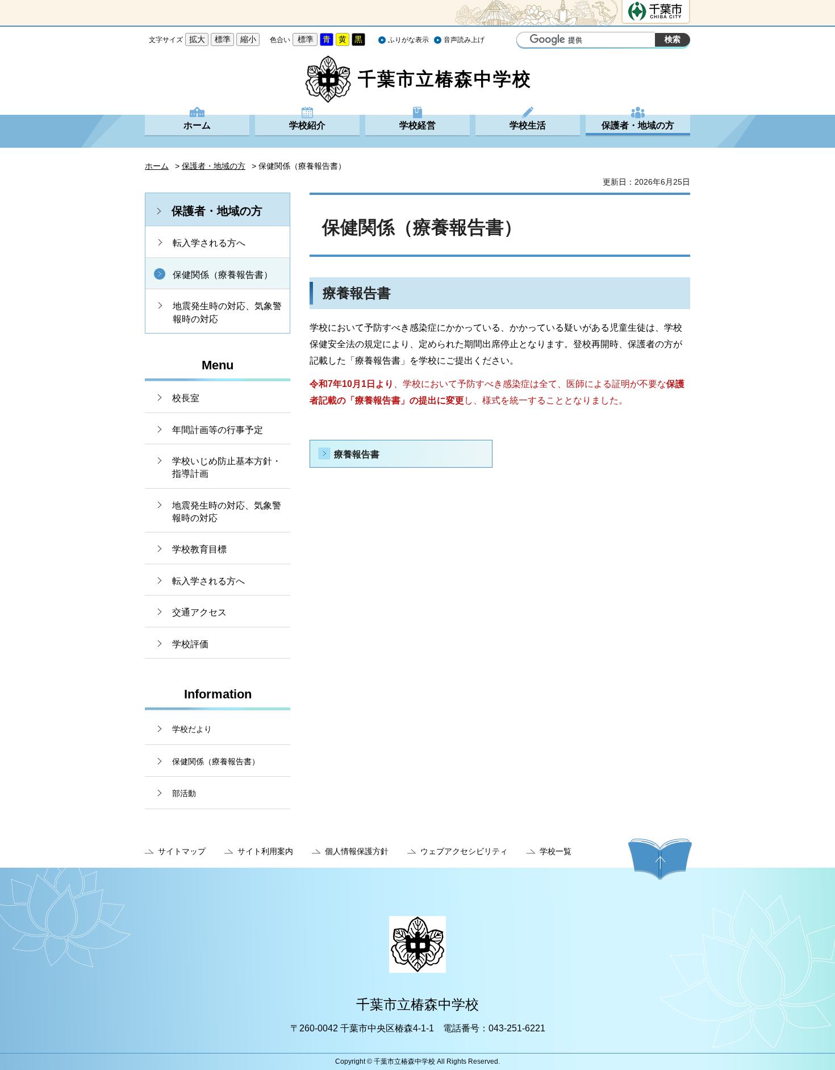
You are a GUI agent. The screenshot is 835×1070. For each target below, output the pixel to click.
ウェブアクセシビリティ (464, 851)
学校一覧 (555, 851)
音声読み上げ (464, 40)
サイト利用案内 (265, 851)
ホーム (197, 125)
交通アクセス (199, 612)
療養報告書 (356, 454)
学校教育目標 (199, 549)
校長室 (185, 398)
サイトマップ (182, 851)
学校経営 (417, 125)
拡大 (197, 39)
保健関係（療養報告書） (223, 275)
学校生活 (528, 125)
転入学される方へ (209, 243)
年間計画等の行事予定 (217, 430)
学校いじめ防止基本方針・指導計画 (226, 467)
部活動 (184, 793)
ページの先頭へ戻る (660, 859)
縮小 (248, 39)
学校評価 (190, 644)
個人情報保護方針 (357, 851)
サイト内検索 (526, 41)
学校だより (192, 729)
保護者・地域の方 (638, 125)
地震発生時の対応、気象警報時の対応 (227, 312)
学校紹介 (307, 125)
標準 (223, 39)
